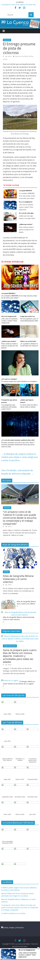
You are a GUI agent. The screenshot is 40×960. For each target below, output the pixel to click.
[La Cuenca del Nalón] (20, 20)
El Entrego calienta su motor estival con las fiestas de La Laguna (19, 682)
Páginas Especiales (10, 646)
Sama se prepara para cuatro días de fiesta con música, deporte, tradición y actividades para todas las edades (20, 656)
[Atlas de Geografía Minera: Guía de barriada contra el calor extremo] (19, 612)
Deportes (7, 40)
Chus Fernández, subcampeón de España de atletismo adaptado (17, 472)
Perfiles (6, 572)
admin (10, 56)
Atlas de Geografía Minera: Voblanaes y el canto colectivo (18, 578)
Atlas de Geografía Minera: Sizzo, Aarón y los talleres (26, 602)
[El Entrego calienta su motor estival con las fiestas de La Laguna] (9, 680)
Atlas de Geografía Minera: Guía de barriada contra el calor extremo (18, 618)
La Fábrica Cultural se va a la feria (13, 913)
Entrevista (7, 508)
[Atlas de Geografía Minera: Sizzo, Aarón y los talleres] (8, 600)
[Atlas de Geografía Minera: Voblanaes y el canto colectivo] (20, 550)
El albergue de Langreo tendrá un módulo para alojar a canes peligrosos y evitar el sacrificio (19, 457)
